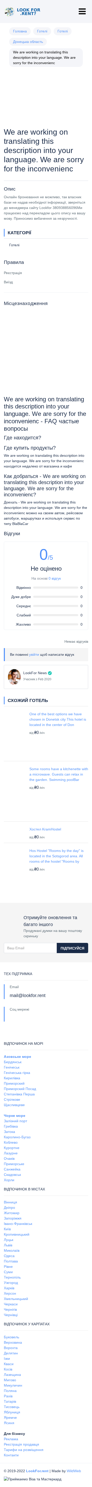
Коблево (11, 1142)
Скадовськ (12, 1175)
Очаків (9, 1158)
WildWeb (74, 1471)
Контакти (11, 1455)
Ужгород (11, 1283)
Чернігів (10, 1309)
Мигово (10, 1380)
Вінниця (10, 1202)
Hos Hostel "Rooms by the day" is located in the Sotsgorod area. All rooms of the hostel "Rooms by (56, 856)
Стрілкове (12, 1099)
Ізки (7, 1358)
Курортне (11, 1148)
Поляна (10, 1391)
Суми (8, 1272)
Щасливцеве (14, 1105)
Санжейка (12, 1169)
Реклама (11, 1439)
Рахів (8, 1396)
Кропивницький (16, 1234)
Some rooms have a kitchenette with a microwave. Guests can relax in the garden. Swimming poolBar (58, 774)
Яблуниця (12, 1412)
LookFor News (35, 673)
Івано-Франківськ (18, 1224)
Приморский (14, 1083)
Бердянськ (12, 1062)
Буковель (11, 1337)
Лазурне (11, 1153)
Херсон (10, 1293)
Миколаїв (11, 1250)
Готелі (42, 31)
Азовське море (17, 1057)
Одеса (9, 1256)
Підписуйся (72, 948)
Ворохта (11, 1348)
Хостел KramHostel (45, 829)
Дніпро (9, 1207)
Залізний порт (15, 1121)
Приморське (14, 1164)
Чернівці (11, 1315)
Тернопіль (12, 1277)
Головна (20, 31)
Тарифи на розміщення (23, 1450)
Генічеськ (11, 1067)
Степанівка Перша (19, 1094)
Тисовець (11, 1407)
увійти (34, 654)
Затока (9, 1132)
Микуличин (13, 1385)
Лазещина (12, 1375)
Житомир (11, 1213)
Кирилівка (12, 1078)
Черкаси (11, 1304)
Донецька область (28, 42)
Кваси (9, 1364)
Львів (8, 1245)
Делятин (11, 1353)
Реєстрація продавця (21, 1444)
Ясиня (9, 1423)
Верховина (13, 1342)
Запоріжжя (12, 1218)
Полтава (11, 1261)
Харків (9, 1288)
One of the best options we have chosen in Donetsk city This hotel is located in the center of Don (57, 719)
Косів (8, 1369)
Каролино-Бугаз (17, 1137)
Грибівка (11, 1126)
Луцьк (8, 1240)
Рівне (8, 1266)
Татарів (10, 1401)
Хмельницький (16, 1299)
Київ (7, 1229)
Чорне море (14, 1116)
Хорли (9, 1180)
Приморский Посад (20, 1089)
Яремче (10, 1417)
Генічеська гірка (17, 1073)
